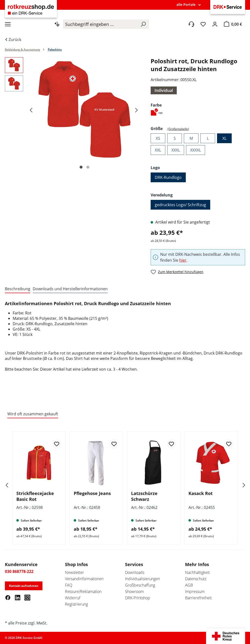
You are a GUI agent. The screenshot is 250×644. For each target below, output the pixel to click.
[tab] (17, 289)
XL (224, 138)
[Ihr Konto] (215, 24)
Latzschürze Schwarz (144, 496)
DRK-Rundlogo (168, 177)
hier (183, 260)
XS (158, 138)
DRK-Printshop (137, 598)
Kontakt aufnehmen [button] (23, 586)
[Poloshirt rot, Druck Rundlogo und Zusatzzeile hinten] (84, 109)
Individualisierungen (142, 578)
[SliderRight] (236, 485)
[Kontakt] (191, 24)
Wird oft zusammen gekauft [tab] (32, 414)
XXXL (175, 150)
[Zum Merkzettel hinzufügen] (57, 444)
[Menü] (7, 24)
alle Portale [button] (186, 4)
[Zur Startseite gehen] (31, 9)
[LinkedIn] (18, 597)
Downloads (134, 572)
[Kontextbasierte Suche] (57, 24)
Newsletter (74, 572)
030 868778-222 (19, 571)
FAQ (68, 585)
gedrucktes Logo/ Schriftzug (180, 204)
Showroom (134, 591)
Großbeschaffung (140, 585)
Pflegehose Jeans (92, 493)
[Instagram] (27, 597)
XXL (158, 150)
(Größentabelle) (178, 129)
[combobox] (100, 24)
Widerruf (72, 598)
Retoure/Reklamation (83, 591)
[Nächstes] (137, 110)
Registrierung (76, 604)
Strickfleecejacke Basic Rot (35, 496)
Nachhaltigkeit (197, 572)
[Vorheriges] (31, 110)
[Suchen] (143, 24)
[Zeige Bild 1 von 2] (81, 167)
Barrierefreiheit (198, 598)
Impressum (195, 591)
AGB (189, 585)
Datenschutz (195, 578)
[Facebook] (8, 597)
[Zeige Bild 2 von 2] (87, 167)
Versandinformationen (84, 578)
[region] (73, 114)
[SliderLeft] (13, 485)
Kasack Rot (200, 493)
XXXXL (195, 150)
